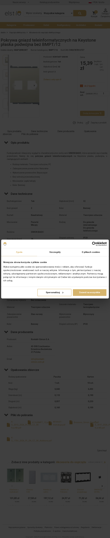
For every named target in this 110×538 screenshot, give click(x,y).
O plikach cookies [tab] (91, 252)
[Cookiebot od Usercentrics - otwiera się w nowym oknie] (94, 244)
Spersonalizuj (53, 292)
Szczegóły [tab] (55, 252)
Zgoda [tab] (19, 252)
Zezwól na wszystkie (89, 292)
